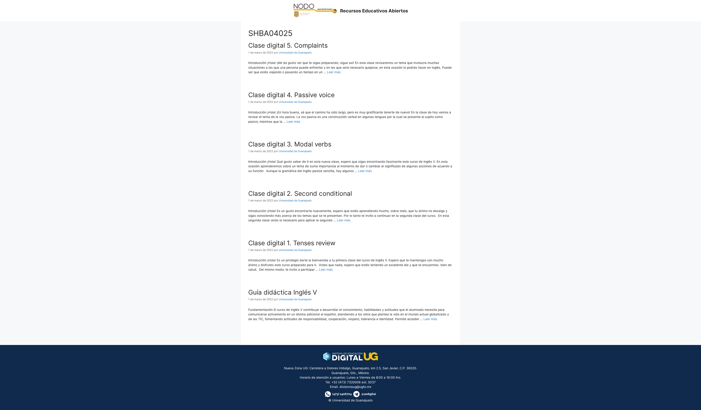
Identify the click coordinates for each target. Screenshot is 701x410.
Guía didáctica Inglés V (282, 292)
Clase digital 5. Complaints (288, 45)
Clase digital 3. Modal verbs (289, 144)
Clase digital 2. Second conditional (300, 193)
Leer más (334, 72)
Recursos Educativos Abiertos (374, 11)
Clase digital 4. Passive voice (291, 95)
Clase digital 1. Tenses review (291, 243)
